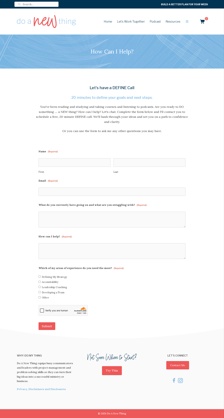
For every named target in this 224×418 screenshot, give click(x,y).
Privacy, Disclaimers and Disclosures (41, 389)
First (41, 171)
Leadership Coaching (54, 287)
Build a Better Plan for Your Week (184, 4)
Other (45, 297)
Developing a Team (53, 292)
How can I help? (55, 236)
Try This (112, 370)
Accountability (50, 282)
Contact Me (177, 365)
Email (48, 180)
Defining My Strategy (54, 277)
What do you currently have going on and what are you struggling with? (93, 204)
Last (115, 171)
